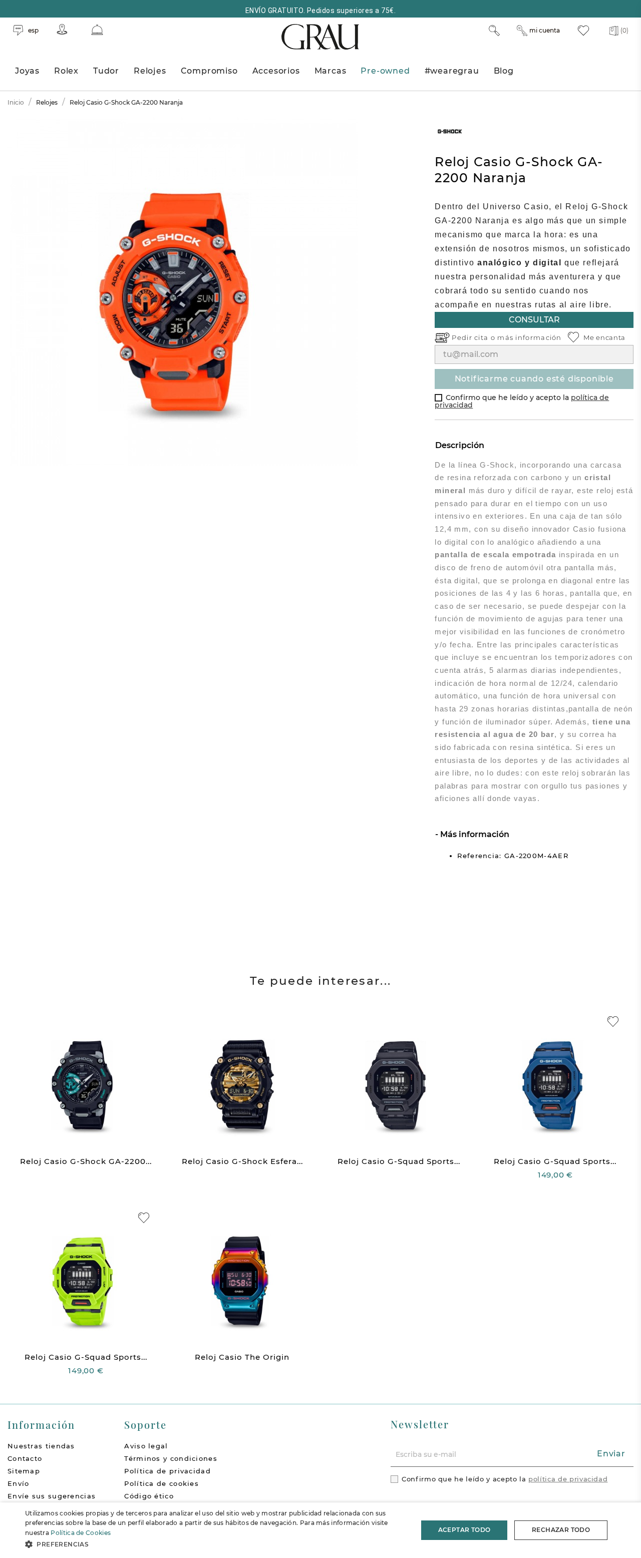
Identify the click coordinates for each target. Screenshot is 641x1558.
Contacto (25, 1458)
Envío (19, 1483)
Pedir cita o (474, 337)
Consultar (534, 319)
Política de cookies (161, 1483)
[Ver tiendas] (62, 29)
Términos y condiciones (170, 1458)
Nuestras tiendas (41, 1446)
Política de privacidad (167, 1471)
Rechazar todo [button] (561, 1529)
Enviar (611, 1453)
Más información (473, 834)
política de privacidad (567, 1479)
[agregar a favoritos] (612, 1021)
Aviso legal (146, 1446)
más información (529, 337)
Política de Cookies (81, 1532)
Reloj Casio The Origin (242, 1357)
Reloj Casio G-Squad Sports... (399, 1161)
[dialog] (320, 1530)
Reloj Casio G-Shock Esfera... (242, 1161)
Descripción (459, 445)
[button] (215, 1544)
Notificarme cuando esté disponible (534, 378)
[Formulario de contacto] (97, 30)
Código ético (149, 1496)
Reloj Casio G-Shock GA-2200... (86, 1161)
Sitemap (24, 1471)
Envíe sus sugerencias (52, 1496)
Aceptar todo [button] (464, 1529)
